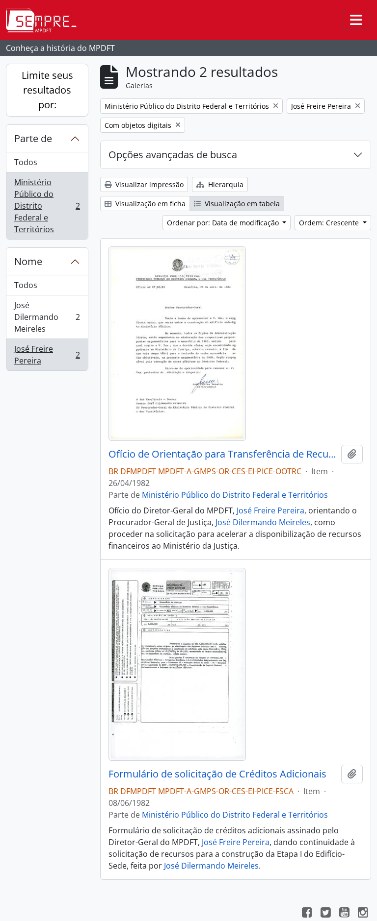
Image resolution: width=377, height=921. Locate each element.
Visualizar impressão (148, 184)
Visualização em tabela (241, 203)
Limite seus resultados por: (47, 90)
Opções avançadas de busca (172, 154)
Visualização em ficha (149, 203)
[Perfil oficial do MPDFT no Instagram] (362, 913)
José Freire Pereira (47, 354)
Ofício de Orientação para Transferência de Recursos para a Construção (222, 454)
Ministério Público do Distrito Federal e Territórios (47, 206)
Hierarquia (224, 184)
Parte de (33, 138)
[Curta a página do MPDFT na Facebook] (306, 913)
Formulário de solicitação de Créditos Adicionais (217, 774)
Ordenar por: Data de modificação (224, 222)
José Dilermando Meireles (47, 317)
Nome (28, 261)
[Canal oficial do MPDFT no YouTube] (344, 913)
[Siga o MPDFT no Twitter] (325, 913)
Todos (25, 162)
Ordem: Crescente (330, 222)
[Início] (45, 20)
